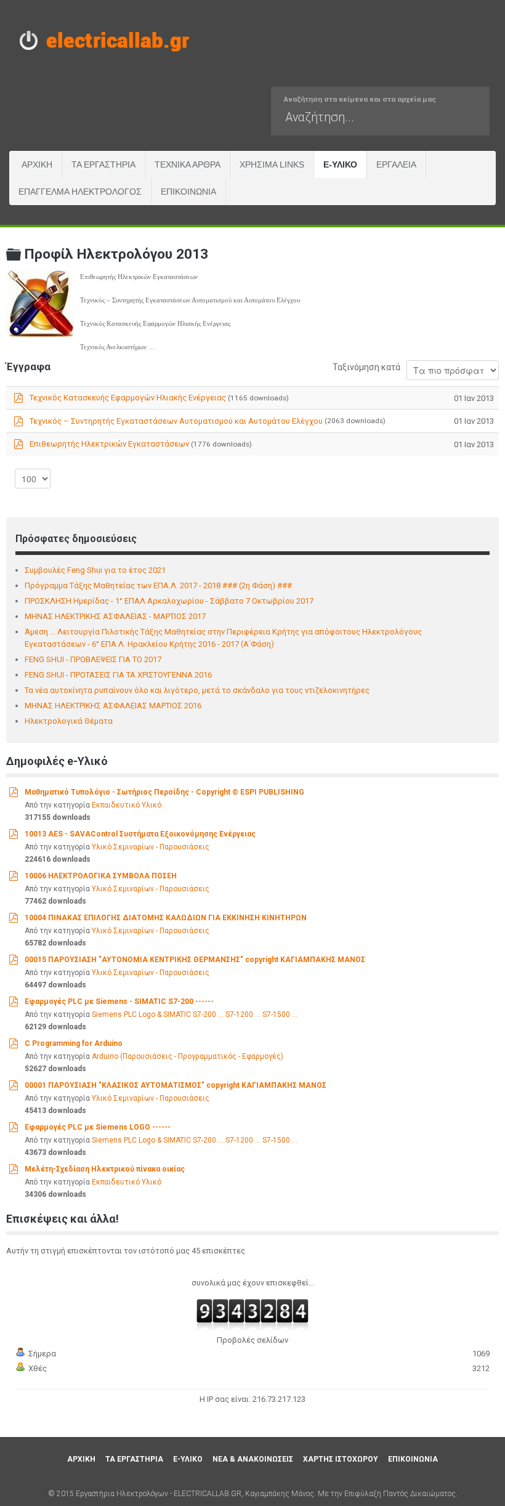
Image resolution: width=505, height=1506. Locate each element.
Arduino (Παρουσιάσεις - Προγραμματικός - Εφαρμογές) (187, 1056)
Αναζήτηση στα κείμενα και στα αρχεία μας (360, 99)
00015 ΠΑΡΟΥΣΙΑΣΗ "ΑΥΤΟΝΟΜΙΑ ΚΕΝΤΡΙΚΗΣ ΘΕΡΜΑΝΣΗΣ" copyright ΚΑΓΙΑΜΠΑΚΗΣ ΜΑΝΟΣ (195, 959)
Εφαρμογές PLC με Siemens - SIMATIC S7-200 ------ (119, 1001)
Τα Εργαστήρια (103, 164)
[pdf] (13, 791)
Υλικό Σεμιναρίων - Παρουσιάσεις (150, 847)
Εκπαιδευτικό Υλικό (126, 805)
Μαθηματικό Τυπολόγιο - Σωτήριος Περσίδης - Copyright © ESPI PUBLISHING (164, 792)
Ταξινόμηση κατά (366, 367)
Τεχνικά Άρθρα (187, 164)
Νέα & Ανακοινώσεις (252, 1459)
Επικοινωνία (188, 191)
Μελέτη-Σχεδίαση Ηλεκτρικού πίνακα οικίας (105, 1169)
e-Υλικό (340, 164)
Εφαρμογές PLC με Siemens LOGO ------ (98, 1127)
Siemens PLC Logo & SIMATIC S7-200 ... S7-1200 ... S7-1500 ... (194, 1014)
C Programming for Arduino (74, 1043)
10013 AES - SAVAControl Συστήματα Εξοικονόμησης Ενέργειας (140, 834)
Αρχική (37, 164)
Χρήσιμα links (272, 164)
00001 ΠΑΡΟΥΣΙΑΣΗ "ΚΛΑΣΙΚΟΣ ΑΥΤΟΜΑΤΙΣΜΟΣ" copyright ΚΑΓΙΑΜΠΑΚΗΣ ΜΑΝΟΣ (175, 1085)
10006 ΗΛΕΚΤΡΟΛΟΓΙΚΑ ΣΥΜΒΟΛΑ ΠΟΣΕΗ (101, 876)
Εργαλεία (396, 164)
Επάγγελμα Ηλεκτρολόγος (80, 191)
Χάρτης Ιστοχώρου (340, 1459)
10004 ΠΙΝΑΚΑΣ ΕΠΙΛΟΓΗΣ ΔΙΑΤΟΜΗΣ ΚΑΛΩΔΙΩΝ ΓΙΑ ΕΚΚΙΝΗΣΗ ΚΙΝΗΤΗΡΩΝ (166, 917)
